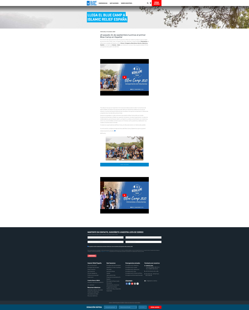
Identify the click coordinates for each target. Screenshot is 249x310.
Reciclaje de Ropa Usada (113, 281)
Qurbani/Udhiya (111, 271)
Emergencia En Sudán (131, 267)
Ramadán (109, 269)
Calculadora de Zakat (93, 293)
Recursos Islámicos (92, 295)
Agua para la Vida (111, 275)
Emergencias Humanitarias (114, 265)
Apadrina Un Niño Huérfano (114, 267)
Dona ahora (157, 3)
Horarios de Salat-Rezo (93, 291)
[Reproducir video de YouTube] (124, 77)
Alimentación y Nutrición (113, 285)
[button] (150, 3)
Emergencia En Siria (130, 271)
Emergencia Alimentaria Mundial (133, 275)
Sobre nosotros (91, 269)
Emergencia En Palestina (131, 265)
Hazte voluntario (124, 164)
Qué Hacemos (114, 3)
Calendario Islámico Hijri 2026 (95, 290)
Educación (109, 283)
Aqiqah (108, 273)
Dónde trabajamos (92, 273)
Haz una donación (92, 265)
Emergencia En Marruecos (132, 269)
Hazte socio (90, 277)
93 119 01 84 (149, 271)
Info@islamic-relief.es (105, 251)
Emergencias (103, 3)
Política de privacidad (93, 275)
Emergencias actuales (93, 267)
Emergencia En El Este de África (133, 273)
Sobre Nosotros (126, 3)
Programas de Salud (112, 287)
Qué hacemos (91, 271)
